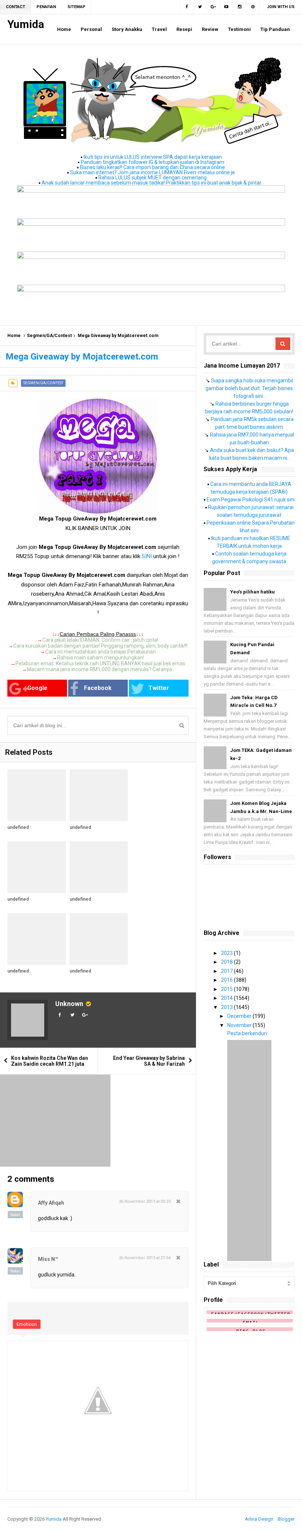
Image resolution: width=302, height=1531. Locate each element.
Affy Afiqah (51, 1203)
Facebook (98, 687)
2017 (227, 971)
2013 (227, 1007)
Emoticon (27, 1324)
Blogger (286, 1519)
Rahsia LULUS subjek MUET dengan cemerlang (152, 178)
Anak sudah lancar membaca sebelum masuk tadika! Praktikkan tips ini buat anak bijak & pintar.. (152, 183)
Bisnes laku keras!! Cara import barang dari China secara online (152, 167)
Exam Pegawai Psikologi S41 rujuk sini (251, 499)
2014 (227, 998)
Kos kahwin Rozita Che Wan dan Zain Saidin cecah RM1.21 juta (49, 1061)
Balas (15, 1214)
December (240, 1016)
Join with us (281, 6)
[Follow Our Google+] (213, 7)
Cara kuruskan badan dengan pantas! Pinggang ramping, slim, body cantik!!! (100, 646)
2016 (227, 980)
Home (14, 335)
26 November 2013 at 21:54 (145, 1257)
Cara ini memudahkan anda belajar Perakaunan (100, 652)
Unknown (69, 1004)
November (240, 1025)
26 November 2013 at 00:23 (145, 1201)
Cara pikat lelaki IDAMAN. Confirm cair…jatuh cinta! (100, 640)
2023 (227, 953)
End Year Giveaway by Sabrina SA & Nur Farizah (149, 1061)
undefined (18, 827)
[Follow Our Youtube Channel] (226, 7)
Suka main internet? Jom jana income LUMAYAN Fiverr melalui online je (152, 172)
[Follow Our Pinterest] (253, 7)
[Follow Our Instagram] (239, 7)
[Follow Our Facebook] (186, 7)
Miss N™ (48, 1259)
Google (37, 687)
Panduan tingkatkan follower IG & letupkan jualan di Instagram (152, 162)
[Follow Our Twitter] (200, 7)
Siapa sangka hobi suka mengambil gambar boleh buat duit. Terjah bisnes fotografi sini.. (249, 388)
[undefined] (36, 795)
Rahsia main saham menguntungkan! (100, 658)
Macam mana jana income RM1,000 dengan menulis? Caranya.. (100, 669)
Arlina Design (259, 1519)
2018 (227, 962)
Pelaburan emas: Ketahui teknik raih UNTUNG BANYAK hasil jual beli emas (100, 663)
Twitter (158, 687)
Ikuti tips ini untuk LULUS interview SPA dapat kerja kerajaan (153, 157)
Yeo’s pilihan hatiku (252, 592)
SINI (147, 556)
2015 (227, 989)
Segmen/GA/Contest (49, 335)
